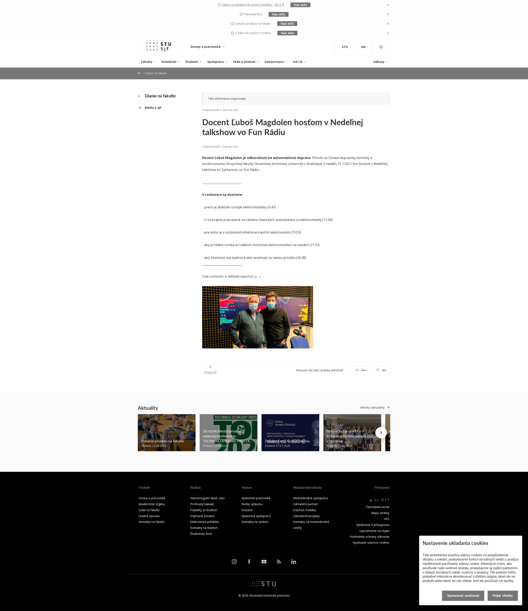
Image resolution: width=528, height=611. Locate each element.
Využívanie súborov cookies (371, 542)
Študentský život (201, 534)
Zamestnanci (274, 62)
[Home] (139, 73)
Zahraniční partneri (305, 504)
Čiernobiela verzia (377, 507)
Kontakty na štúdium (204, 528)
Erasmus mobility (304, 510)
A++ (385, 499)
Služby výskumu (252, 504)
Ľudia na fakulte (149, 510)
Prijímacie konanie (202, 516)
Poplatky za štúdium (203, 510)
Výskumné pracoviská (256, 498)
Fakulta (146, 62)
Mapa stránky (380, 513)
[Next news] (381, 432)
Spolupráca (215, 62)
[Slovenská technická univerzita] (264, 583)
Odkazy (378, 62)
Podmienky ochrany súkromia (369, 537)
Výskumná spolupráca (256, 516)
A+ (376, 500)
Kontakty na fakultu (152, 522)
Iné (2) (297, 62)
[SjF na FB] (249, 561)
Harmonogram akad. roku (207, 498)
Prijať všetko (503, 595)
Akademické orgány (152, 504)
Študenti (191, 62)
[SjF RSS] (279, 561)
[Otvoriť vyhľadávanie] (381, 47)
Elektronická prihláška (204, 522)
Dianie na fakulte (160, 96)
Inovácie (247, 510)
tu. (255, 276)
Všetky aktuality (372, 407)
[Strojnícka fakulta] (158, 46)
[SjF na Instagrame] (234, 561)
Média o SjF (153, 108)
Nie (383, 370)
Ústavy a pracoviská (205, 47)
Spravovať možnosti (463, 595)
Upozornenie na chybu (374, 531)
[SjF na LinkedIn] (294, 561)
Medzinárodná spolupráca (310, 498)
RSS (386, 519)
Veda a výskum (244, 62)
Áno (363, 370)
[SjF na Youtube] (264, 561)
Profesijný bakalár (202, 504)
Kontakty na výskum (255, 522)
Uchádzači (168, 62)
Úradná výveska (149, 516)
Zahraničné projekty (306, 516)
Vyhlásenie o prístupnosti (372, 525)
